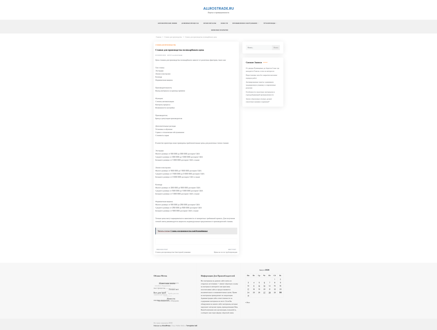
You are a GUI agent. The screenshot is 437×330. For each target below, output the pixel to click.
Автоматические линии (167, 23)
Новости (224, 23)
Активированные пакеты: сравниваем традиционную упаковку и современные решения (261, 85)
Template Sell (191, 326)
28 (270, 292)
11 (253, 286)
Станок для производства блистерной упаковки (173, 252)
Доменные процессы (190, 23)
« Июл (247, 302)
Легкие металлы (209, 23)
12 (259, 286)
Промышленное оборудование (244, 23)
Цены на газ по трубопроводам (225, 252)
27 (264, 292)
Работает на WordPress (162, 326)
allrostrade (177, 55)
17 (248, 289)
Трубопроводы (269, 23)
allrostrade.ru (218, 8)
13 (264, 286)
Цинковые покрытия (219, 30)
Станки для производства (165, 45)
